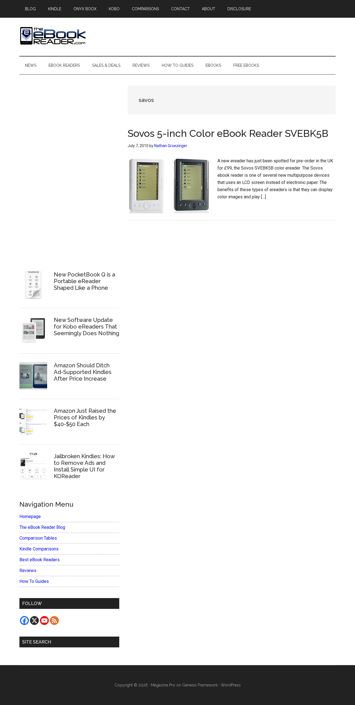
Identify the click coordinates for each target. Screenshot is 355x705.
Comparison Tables (38, 538)
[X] (34, 620)
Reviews (27, 570)
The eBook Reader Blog (42, 527)
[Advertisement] (69, 169)
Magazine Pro (163, 685)
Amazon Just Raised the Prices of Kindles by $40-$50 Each (85, 417)
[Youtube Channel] (44, 620)
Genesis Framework (200, 685)
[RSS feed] (54, 620)
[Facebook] (24, 620)
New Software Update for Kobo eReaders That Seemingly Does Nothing (86, 327)
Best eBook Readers (39, 559)
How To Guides (34, 581)
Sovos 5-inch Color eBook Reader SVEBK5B (228, 133)
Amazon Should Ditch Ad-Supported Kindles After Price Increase (82, 372)
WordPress (231, 685)
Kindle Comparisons (39, 549)
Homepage (30, 516)
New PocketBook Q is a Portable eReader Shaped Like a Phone (84, 281)
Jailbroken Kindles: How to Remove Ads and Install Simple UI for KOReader (84, 466)
